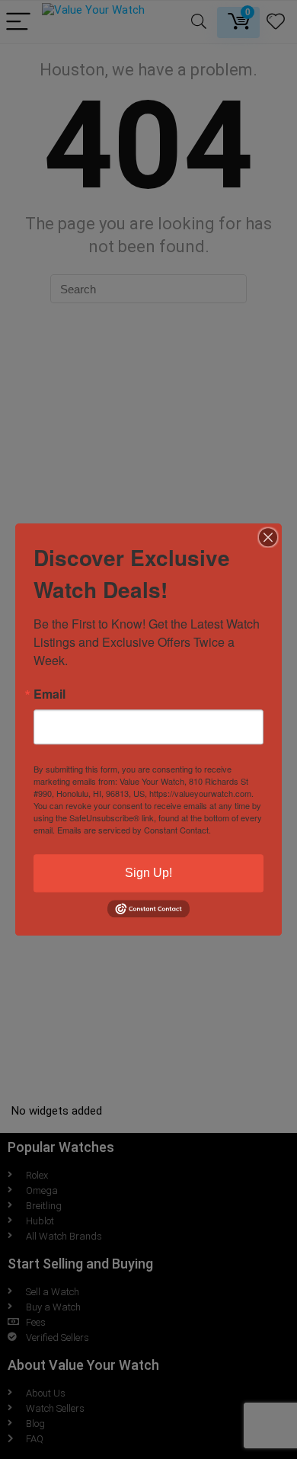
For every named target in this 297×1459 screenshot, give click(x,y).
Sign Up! (148, 872)
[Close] (268, 537)
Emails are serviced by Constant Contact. (134, 830)
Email (49, 694)
